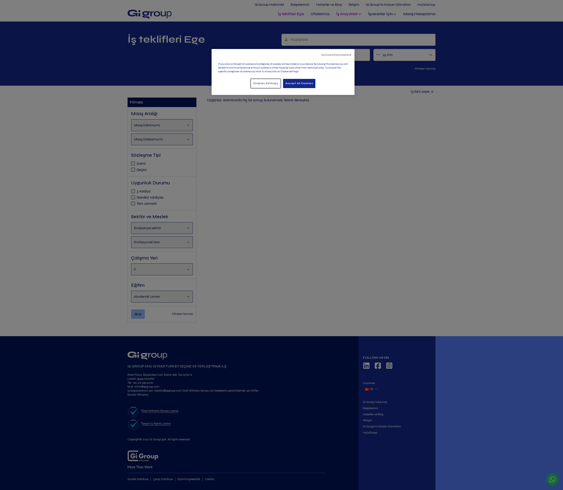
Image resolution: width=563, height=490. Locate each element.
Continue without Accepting (336, 54)
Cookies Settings (265, 83)
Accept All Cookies (299, 83)
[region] (283, 72)
